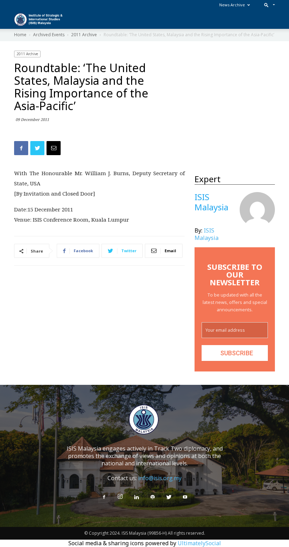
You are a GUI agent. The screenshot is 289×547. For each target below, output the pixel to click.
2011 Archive (27, 53)
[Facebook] (104, 497)
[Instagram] (120, 496)
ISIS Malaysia (207, 234)
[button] (268, 4)
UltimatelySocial (199, 543)
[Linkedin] (136, 497)
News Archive (232, 4)
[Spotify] (152, 497)
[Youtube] (185, 497)
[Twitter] (168, 497)
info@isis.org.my (160, 478)
